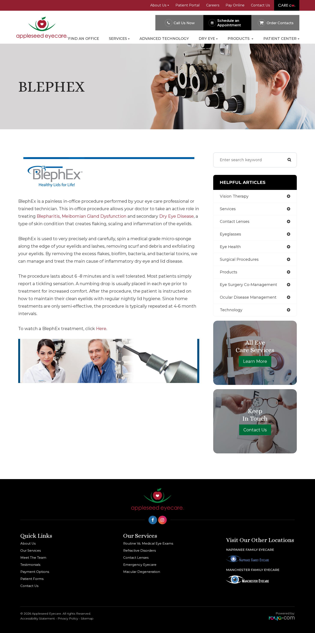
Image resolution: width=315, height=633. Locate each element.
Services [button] (118, 38)
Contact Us (260, 5)
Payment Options (34, 572)
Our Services (30, 551)
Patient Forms (32, 579)
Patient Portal (188, 5)
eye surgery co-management (248, 284)
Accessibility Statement (37, 618)
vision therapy (234, 196)
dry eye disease (176, 216)
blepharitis (48, 216)
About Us (28, 543)
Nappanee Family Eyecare (250, 550)
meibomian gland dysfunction (94, 216)
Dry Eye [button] (207, 38)
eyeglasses (230, 234)
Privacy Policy (68, 618)
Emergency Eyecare (139, 565)
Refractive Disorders (139, 551)
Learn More (255, 361)
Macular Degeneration (141, 572)
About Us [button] (158, 5)
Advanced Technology (164, 38)
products (228, 272)
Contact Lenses (135, 558)
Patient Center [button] (280, 38)
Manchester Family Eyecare (252, 570)
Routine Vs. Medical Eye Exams (148, 543)
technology (231, 310)
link (278, 2)
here (101, 328)
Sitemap (87, 618)
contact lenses (234, 221)
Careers (212, 5)
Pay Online (235, 5)
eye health (230, 246)
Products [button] (239, 38)
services (228, 209)
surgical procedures (239, 259)
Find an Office (83, 38)
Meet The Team (33, 558)
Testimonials (30, 565)
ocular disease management (248, 297)
